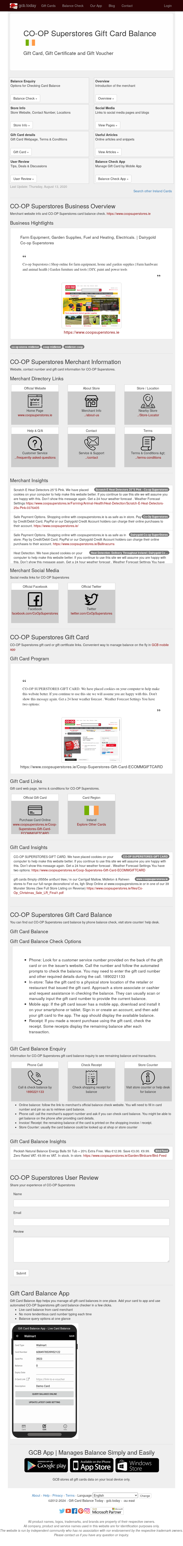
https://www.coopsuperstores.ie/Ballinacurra (83, 544)
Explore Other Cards (91, 824)
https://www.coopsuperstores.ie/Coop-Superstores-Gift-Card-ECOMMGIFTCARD (88, 870)
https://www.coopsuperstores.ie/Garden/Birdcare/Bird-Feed (124, 1155)
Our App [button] (96, 5)
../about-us (91, 415)
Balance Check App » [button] (113, 178)
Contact (127, 5)
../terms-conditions (148, 457)
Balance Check (72, 5)
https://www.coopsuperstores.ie (129, 213)
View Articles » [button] (108, 152)
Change (145, 1496)
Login (168, 5)
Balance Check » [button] (25, 98)
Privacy (57, 1495)
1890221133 (35, 1091)
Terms (70, 1495)
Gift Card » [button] (21, 152)
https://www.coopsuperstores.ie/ (56, 525)
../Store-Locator (148, 415)
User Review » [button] (23, 178)
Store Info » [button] (21, 125)
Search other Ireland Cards (152, 191)
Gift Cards (48, 5)
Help (46, 1495)
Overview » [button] (106, 98)
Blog (112, 5)
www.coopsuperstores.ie (35, 415)
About (36, 1495)
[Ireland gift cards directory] (30, 41)
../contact (91, 457)
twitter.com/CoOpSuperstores (91, 613)
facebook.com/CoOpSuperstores (35, 613)
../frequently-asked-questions (35, 457)
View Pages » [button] (107, 125)
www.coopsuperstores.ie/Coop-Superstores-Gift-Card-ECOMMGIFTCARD (35, 828)
